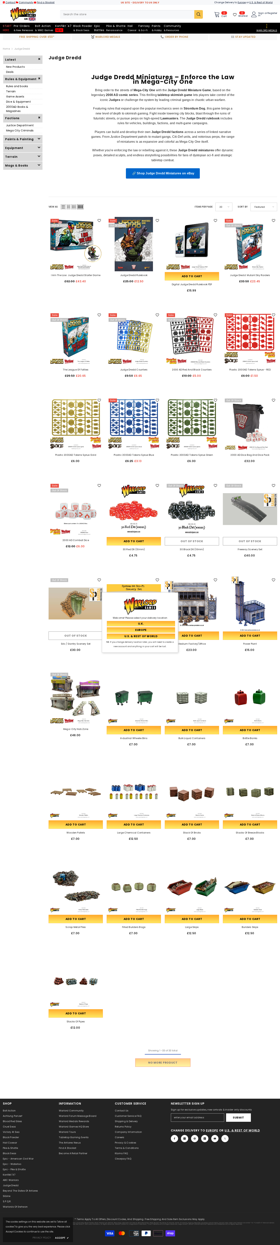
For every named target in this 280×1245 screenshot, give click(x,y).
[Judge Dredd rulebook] (134, 244)
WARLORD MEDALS (266, 30)
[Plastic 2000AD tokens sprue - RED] (250, 338)
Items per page (204, 206)
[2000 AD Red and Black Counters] (192, 338)
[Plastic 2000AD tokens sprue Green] (192, 424)
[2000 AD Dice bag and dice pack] (250, 424)
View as (53, 206)
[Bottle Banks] (250, 698)
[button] (63, 206)
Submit (238, 1117)
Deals (10, 72)
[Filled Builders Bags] (134, 887)
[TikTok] (204, 1138)
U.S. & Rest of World (261, 2)
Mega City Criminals (20, 130)
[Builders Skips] (250, 887)
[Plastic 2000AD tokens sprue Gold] (76, 424)
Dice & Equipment (18, 102)
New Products (15, 67)
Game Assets (15, 96)
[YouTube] (214, 1138)
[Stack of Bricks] (192, 792)
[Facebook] (174, 1138)
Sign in (261, 14)
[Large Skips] (192, 887)
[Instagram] (184, 1138)
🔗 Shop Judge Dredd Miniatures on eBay (162, 173)
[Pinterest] (194, 1138)
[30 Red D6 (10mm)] (134, 509)
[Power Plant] (250, 603)
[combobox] (127, 14)
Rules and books (17, 86)
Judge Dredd (22, 48)
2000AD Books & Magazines (17, 109)
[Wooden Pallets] (76, 792)
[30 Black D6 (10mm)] (192, 509)
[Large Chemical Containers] (134, 792)
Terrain (11, 91)
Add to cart (192, 276)
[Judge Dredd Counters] (134, 338)
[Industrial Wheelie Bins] (134, 698)
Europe (242, 2)
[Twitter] (225, 1138)
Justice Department (20, 125)
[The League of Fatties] (76, 338)
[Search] (131, 14)
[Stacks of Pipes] (76, 981)
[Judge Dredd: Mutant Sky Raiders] (250, 244)
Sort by (243, 206)
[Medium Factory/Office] (192, 603)
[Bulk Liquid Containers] (192, 698)
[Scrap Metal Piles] (76, 887)
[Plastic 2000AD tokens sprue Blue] (134, 424)
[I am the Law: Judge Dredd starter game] (76, 244)
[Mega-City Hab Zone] (76, 698)
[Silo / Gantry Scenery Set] (76, 603)
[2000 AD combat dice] (76, 509)
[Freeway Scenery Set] (250, 509)
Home (6, 48)
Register (272, 13)
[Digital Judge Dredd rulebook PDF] (192, 244)
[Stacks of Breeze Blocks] (250, 792)
